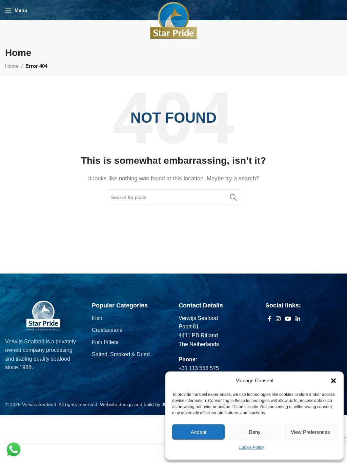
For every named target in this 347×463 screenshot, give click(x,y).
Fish (97, 318)
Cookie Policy (251, 447)
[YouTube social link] (288, 319)
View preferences (310, 432)
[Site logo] (173, 22)
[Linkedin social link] (298, 319)
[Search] (233, 197)
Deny (255, 432)
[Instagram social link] (278, 319)
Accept (198, 432)
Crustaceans (107, 330)
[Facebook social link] (269, 319)
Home (12, 66)
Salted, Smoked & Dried (121, 354)
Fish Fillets (105, 342)
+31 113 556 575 (199, 368)
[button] (333, 380)
